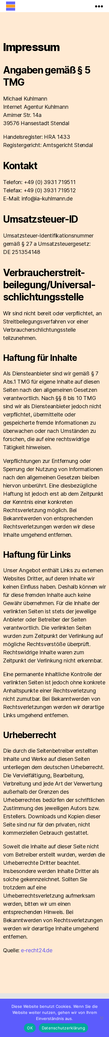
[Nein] (101, 1018)
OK (30, 1027)
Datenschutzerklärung (63, 1027)
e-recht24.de (36, 950)
